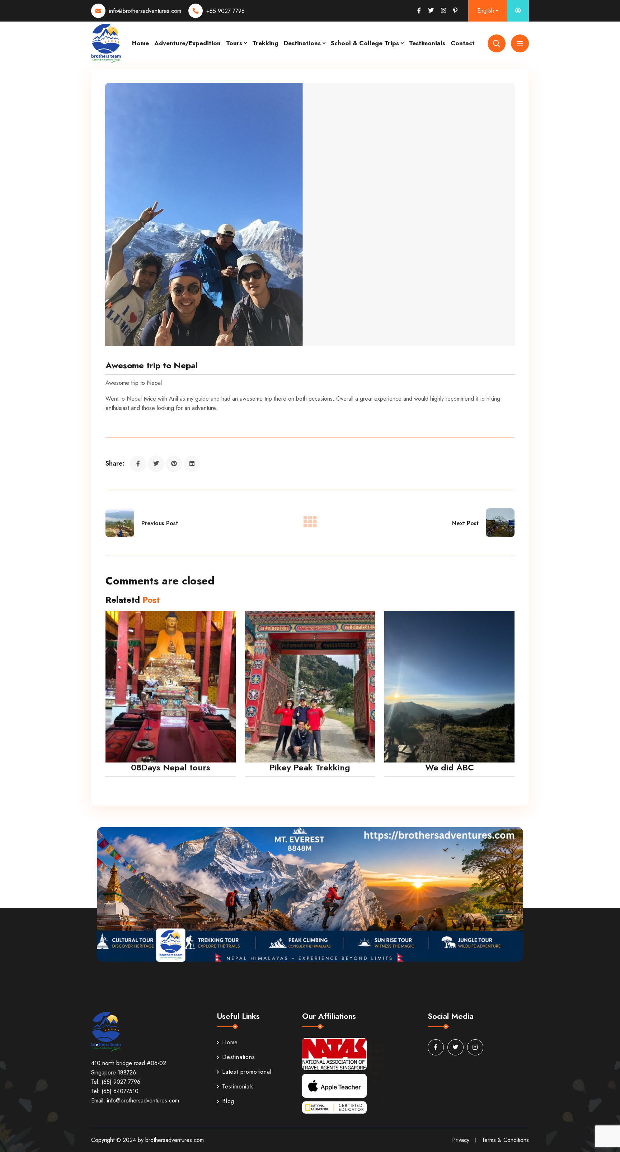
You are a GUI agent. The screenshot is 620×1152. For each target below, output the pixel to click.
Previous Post (159, 523)
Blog (228, 1101)
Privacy (460, 1140)
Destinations (302, 43)
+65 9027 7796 (225, 11)
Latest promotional (246, 1072)
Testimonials (427, 43)
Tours (234, 43)
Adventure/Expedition (187, 43)
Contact (463, 43)
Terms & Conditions (505, 1140)
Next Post (465, 523)
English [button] (485, 10)
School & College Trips (365, 43)
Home (140, 43)
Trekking (265, 43)
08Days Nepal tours (170, 767)
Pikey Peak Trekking (309, 767)
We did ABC (449, 767)
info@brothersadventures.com (145, 11)
